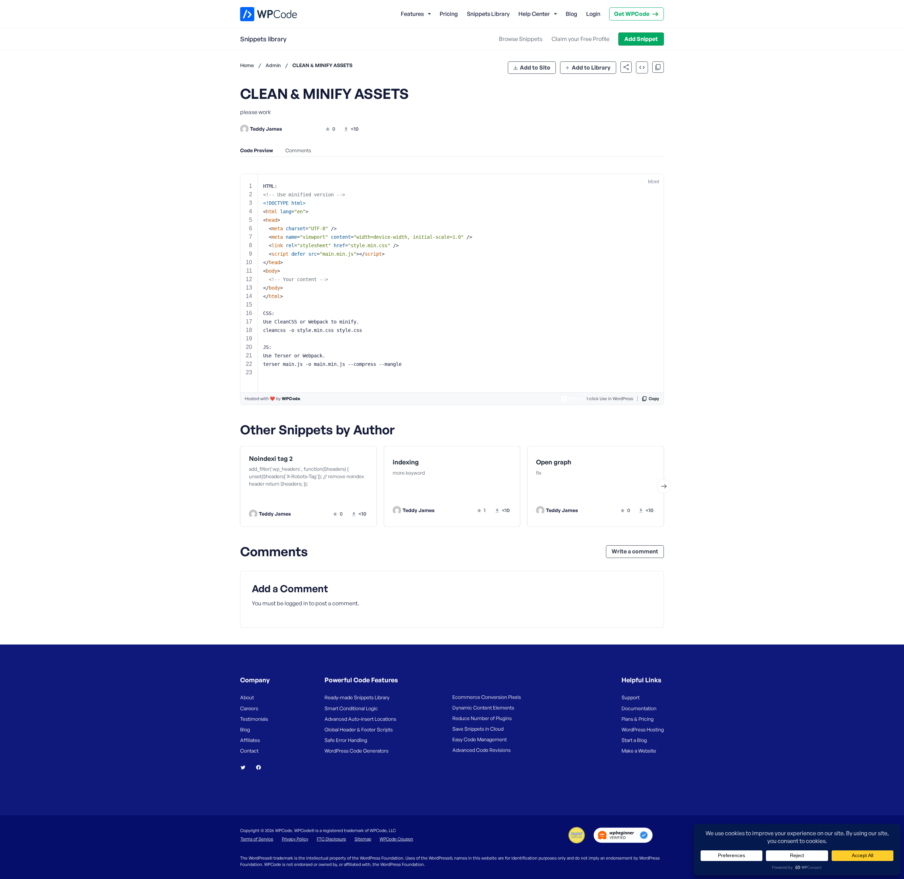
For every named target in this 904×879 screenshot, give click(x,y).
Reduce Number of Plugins (482, 718)
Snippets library (263, 39)
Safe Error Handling (346, 740)
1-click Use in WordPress (610, 398)
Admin (273, 65)
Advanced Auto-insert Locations (360, 719)
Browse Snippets (520, 38)
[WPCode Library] (262, 14)
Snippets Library (488, 13)
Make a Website (639, 751)
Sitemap (363, 839)
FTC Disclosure (331, 839)
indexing (406, 462)
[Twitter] (245, 767)
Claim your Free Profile (580, 38)
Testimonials (254, 719)
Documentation (639, 708)
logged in (296, 603)
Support (631, 697)
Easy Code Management (479, 739)
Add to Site (535, 67)
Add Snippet (641, 38)
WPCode (291, 398)
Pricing (449, 13)
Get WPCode (631, 13)
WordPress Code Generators (356, 751)
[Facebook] (261, 767)
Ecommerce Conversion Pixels (486, 697)
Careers (249, 708)
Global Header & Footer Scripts (359, 729)
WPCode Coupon (396, 839)
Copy (654, 398)
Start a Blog (634, 740)
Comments (298, 150)
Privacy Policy (295, 839)
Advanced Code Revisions (481, 750)
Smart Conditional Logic (351, 708)
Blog (571, 13)
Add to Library (591, 67)
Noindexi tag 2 (271, 458)
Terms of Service (256, 839)
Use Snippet (342, 499)
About (247, 697)
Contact (249, 751)
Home (247, 65)
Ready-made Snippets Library (357, 697)
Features (412, 13)
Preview (281, 499)
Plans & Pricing (638, 719)
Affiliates (250, 740)
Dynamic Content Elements (483, 708)
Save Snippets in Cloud (478, 729)
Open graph (553, 462)
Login (593, 13)
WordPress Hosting (643, 729)
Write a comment (635, 551)
